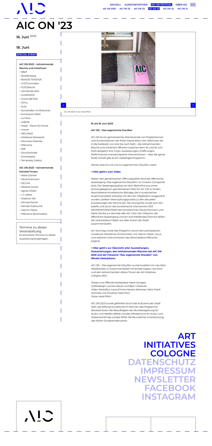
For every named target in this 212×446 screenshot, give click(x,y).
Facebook (170, 388)
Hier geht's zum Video (107, 171)
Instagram (169, 396)
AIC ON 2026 (109, 8)
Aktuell (115, 4)
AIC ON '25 (125, 8)
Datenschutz (162, 362)
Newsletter (165, 379)
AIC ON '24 (139, 8)
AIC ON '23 (154, 8)
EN (193, 4)
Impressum (168, 370)
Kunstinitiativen (136, 4)
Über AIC (181, 4)
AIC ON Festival (161, 4)
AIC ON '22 (168, 8)
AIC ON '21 (183, 8)
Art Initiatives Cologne (170, 345)
